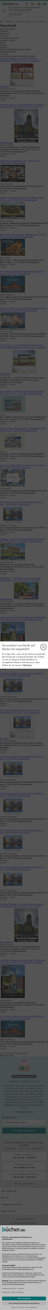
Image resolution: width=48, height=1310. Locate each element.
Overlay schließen (43, 647)
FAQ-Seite (27, 665)
